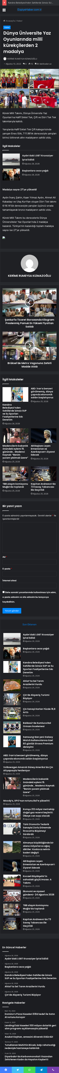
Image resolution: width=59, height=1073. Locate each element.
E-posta (7, 568)
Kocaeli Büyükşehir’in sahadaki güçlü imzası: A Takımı (37, 879)
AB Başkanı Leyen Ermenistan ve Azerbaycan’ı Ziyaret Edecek (43, 450)
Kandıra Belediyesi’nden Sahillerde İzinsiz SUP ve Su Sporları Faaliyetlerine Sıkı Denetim (15, 412)
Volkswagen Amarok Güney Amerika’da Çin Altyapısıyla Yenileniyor (28, 769)
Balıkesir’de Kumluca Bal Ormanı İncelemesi (37, 724)
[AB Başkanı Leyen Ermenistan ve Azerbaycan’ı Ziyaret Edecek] (44, 435)
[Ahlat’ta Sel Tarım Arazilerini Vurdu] (12, 685)
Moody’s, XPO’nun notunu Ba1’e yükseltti (26, 800)
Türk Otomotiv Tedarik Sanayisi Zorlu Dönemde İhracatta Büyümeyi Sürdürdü (37, 829)
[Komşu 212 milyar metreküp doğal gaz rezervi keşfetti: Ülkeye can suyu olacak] (12, 813)
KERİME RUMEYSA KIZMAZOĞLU (22, 59)
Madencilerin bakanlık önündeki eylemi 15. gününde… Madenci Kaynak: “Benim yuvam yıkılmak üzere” (15, 451)
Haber (19, 21)
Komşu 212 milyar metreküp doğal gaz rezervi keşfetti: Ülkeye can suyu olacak (38, 812)
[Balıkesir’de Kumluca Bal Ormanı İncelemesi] (12, 727)
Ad (5, 557)
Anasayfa (10, 21)
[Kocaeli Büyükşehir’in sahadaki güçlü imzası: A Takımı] (12, 880)
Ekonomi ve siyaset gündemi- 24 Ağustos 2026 (38, 893)
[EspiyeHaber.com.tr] (29, 9)
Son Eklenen (29, 624)
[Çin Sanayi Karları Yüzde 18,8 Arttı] (12, 713)
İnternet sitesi (10, 580)
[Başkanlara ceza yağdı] (11, 174)
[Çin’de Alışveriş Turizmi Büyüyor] (12, 699)
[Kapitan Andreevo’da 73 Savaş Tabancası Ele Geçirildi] (44, 473)
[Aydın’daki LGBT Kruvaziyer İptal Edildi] (11, 159)
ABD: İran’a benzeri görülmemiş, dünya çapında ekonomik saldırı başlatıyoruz (42, 393)
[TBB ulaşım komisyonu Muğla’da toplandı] (15, 473)
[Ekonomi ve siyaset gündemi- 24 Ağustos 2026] (12, 896)
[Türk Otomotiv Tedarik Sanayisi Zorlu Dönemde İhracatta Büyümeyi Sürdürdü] (12, 829)
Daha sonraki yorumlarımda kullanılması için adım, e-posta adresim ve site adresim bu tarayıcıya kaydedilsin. (29, 597)
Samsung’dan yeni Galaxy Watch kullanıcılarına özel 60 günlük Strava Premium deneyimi (38, 741)
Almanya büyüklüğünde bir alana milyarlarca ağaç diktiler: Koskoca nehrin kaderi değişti (38, 847)
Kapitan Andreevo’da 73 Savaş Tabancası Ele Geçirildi (43, 486)
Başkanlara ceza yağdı (35, 170)
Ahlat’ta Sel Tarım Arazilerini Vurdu (33, 682)
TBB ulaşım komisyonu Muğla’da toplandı (15, 485)
